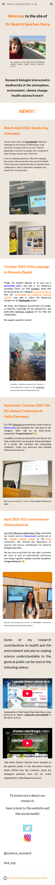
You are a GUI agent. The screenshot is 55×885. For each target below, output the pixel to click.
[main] (27, 20)
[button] (3, 4)
